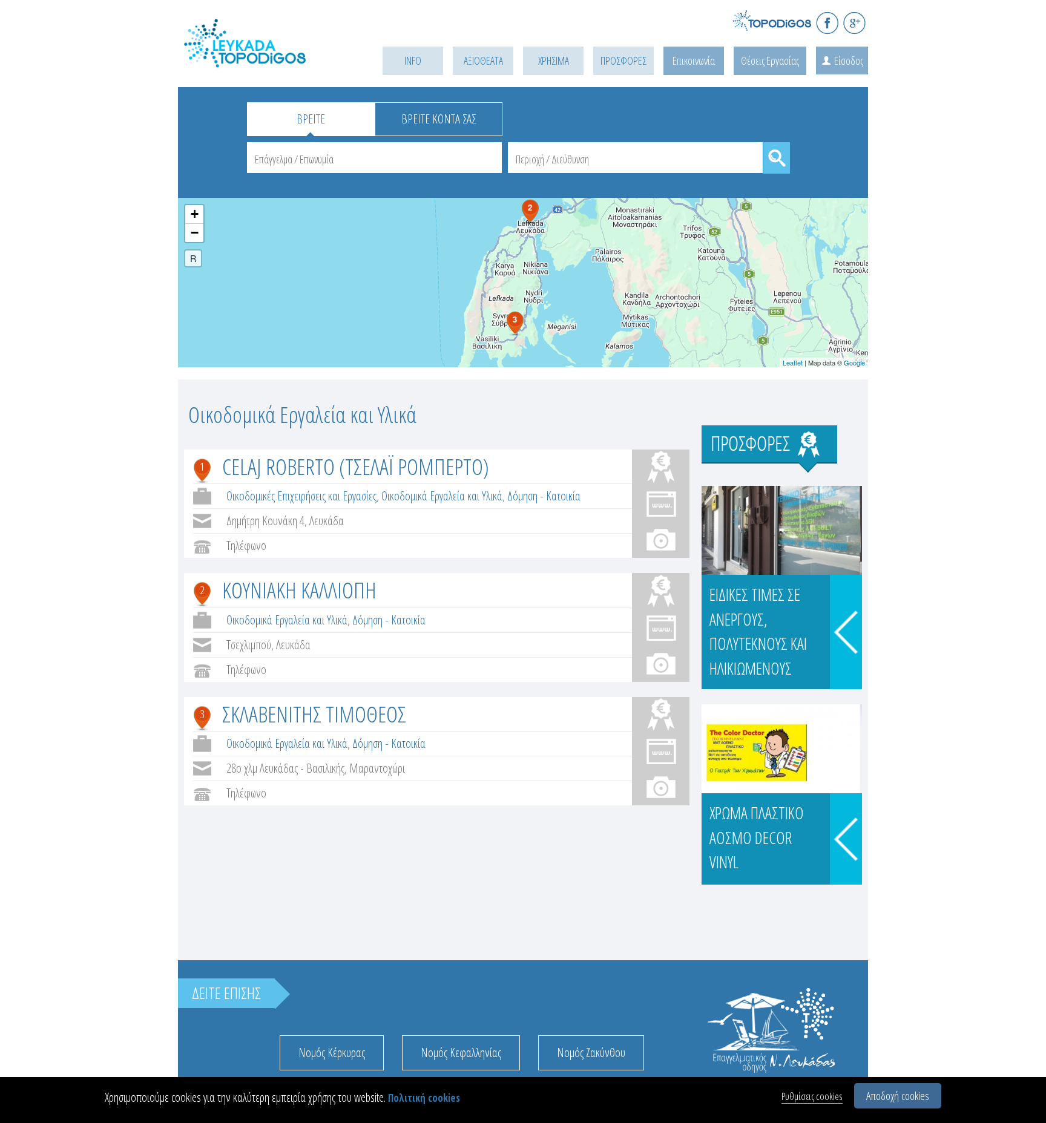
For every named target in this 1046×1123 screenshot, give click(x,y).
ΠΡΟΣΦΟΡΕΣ (623, 60)
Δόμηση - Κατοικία (544, 496)
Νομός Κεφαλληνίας (461, 1052)
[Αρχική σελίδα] (262, 58)
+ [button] (195, 213)
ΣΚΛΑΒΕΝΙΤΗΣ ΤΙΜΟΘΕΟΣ (314, 713)
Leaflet (793, 362)
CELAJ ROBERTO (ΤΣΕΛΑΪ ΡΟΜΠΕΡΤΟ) (355, 466)
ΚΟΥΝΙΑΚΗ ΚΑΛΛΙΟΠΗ (299, 589)
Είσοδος (848, 60)
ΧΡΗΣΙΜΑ (553, 60)
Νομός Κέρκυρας (331, 1052)
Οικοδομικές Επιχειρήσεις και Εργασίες (301, 496)
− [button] (195, 232)
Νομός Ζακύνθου (591, 1052)
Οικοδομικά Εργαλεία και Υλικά (441, 496)
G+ (854, 22)
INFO (412, 60)
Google (854, 362)
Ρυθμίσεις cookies (812, 1096)
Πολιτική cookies (424, 1098)
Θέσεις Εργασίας (770, 60)
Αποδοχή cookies (897, 1096)
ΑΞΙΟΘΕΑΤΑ (483, 60)
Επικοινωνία (694, 60)
